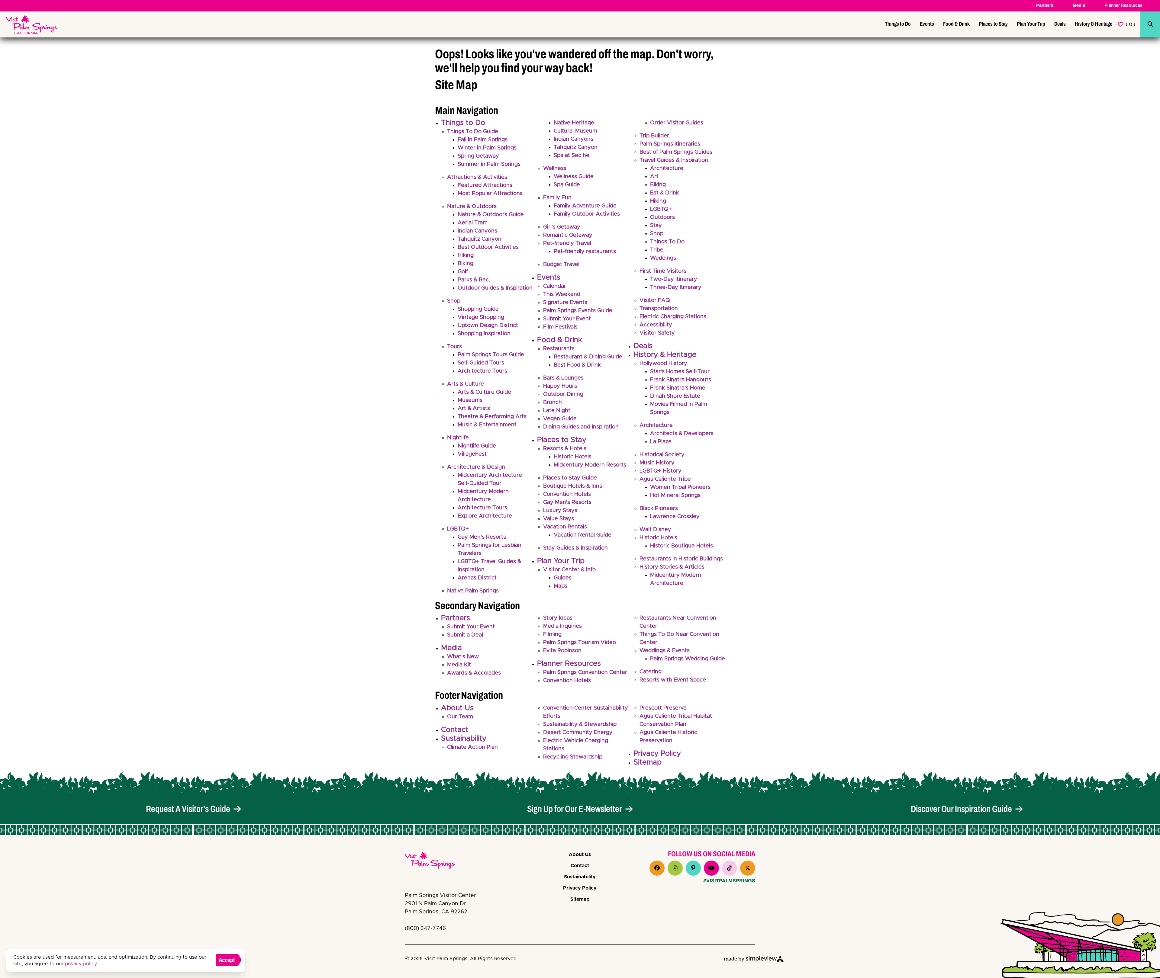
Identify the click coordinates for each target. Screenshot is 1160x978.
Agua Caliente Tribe (665, 479)
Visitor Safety (657, 333)
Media (1079, 5)
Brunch (552, 402)
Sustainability (463, 738)
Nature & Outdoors (472, 206)
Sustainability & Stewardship (580, 724)
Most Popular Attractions (490, 193)
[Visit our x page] (747, 868)
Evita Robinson (562, 650)
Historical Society (662, 454)
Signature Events (565, 302)
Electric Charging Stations (673, 316)
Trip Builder (654, 136)
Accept (227, 960)
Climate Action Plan (472, 747)
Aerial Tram (473, 223)
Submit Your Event (567, 319)
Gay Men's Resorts (482, 537)
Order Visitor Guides (676, 123)
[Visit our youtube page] (711, 868)
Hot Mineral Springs (675, 495)
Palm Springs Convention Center (585, 672)
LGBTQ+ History (661, 471)
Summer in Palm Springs (489, 164)
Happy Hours (560, 386)
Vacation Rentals (565, 527)
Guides (563, 578)
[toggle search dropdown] (1150, 24)
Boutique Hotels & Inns (572, 486)
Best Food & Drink (577, 365)
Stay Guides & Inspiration (575, 548)
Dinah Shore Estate (675, 396)
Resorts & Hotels (564, 448)
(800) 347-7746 (425, 928)
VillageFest (472, 454)
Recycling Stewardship (572, 757)
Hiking (466, 255)
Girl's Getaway (561, 227)
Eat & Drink (664, 193)
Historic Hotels (572, 457)
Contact (454, 729)
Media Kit (459, 665)
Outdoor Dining (563, 394)
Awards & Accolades (474, 673)
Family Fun (557, 197)
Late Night (556, 410)
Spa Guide (567, 185)
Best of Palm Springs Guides (676, 152)
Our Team (460, 717)
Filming (552, 634)
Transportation (659, 308)
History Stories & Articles (672, 567)
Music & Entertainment (487, 425)
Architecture (666, 168)
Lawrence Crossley (675, 516)
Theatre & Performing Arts (492, 416)
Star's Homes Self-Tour (680, 371)
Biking (465, 263)
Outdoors (662, 217)
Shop (453, 301)
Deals (1060, 24)
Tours (454, 346)
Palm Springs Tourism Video (579, 642)
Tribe (656, 250)
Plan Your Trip (1031, 24)
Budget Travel (561, 264)
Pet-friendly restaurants (585, 251)
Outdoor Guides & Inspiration (495, 288)
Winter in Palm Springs (487, 148)
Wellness (554, 168)
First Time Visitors (663, 271)
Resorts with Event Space (673, 680)
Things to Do (898, 24)
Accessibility (656, 325)
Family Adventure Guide (585, 206)
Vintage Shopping (481, 317)
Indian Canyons (477, 231)
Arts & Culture (465, 384)
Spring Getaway (478, 156)
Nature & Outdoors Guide (491, 214)
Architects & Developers (682, 433)
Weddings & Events (665, 650)
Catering (651, 672)
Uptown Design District (488, 325)
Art (654, 176)
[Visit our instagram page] (675, 868)
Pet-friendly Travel (567, 243)
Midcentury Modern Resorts (590, 465)
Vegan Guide (560, 419)
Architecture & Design (476, 467)
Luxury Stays (560, 510)
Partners (1044, 5)
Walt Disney (655, 529)
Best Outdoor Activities (488, 247)
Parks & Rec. (474, 280)
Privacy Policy (657, 753)
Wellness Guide (574, 176)
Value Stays (558, 518)
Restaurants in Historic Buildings (681, 559)
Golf (463, 271)
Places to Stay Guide (570, 478)
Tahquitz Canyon (479, 239)
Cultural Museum (575, 131)
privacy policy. (81, 963)
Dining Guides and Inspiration (581, 427)
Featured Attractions (485, 185)
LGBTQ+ (458, 529)
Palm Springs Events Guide (577, 310)
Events (927, 24)
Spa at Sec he (571, 155)
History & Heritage (1093, 24)
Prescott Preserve (663, 708)
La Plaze (661, 441)
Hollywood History (663, 363)
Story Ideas (557, 618)
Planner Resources (1123, 5)
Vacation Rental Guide (582, 535)
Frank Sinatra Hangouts (680, 380)
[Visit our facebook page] (657, 868)
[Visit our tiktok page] (729, 868)
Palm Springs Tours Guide (491, 355)
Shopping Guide (478, 309)
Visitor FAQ (655, 300)
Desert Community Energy (578, 732)
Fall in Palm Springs (482, 140)
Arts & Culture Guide (484, 392)
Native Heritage (574, 123)
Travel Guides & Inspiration (674, 160)
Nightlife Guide (477, 446)
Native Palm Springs (473, 591)
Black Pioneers (659, 508)
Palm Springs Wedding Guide (687, 659)
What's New (463, 656)
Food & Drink (956, 24)
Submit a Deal (465, 635)
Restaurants (559, 348)
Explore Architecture (485, 516)
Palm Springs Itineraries (670, 144)
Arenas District (477, 578)
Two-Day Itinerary (673, 279)
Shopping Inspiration (484, 333)
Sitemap (647, 762)
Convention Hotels (567, 494)
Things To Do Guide (472, 131)
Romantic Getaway (567, 235)
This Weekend (561, 294)
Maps (560, 586)
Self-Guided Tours (481, 363)
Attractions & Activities (477, 177)
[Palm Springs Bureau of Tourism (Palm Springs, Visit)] (31, 24)
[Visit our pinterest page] (693, 868)
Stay (656, 225)
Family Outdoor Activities (587, 214)
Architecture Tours (482, 371)
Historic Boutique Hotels (681, 546)
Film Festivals (560, 327)
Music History (657, 463)
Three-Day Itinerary (675, 287)
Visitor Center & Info (569, 569)
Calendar (554, 286)
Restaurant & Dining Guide (588, 357)
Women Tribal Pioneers (680, 487)
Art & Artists (474, 408)
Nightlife (458, 438)
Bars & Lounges (563, 378)
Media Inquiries (562, 626)
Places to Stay (993, 24)
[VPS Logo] (435, 861)
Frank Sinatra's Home (677, 388)
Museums (470, 400)
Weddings (663, 258)
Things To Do (667, 242)
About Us (457, 708)
